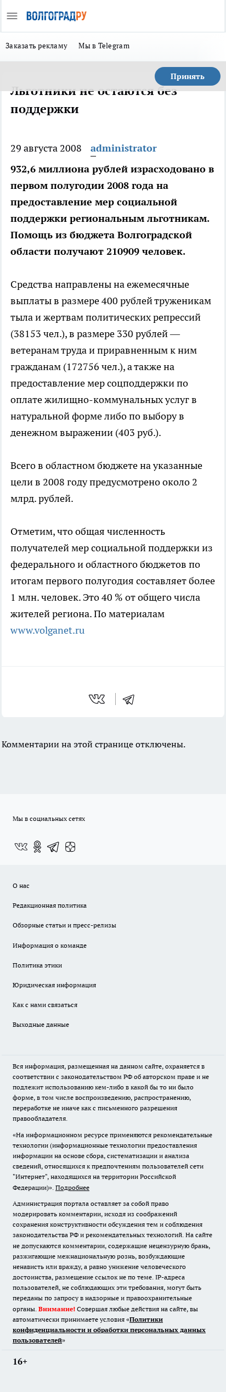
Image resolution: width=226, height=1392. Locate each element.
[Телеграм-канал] (54, 847)
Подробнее (72, 1187)
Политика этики (37, 965)
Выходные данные (41, 1024)
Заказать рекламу (36, 46)
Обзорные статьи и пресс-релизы (64, 925)
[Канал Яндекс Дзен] (70, 847)
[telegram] (132, 699)
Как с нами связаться (45, 1004)
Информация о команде (50, 945)
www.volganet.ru (47, 630)
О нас (21, 885)
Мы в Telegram (103, 46)
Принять (188, 76)
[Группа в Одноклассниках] (37, 847)
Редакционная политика (50, 905)
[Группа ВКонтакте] (21, 847)
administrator (124, 148)
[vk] (98, 699)
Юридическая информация (54, 985)
